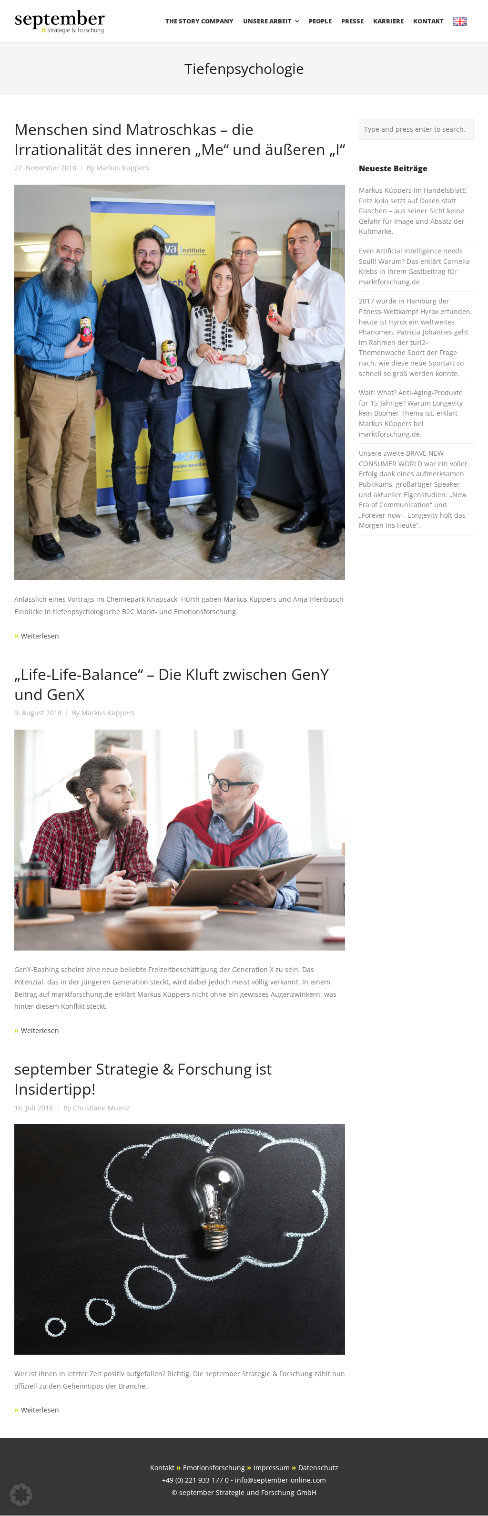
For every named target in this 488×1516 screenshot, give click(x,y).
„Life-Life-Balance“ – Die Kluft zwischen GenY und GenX (171, 683)
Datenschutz (318, 1467)
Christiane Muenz (101, 1108)
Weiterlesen (39, 635)
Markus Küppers (122, 168)
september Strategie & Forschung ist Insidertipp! (143, 1078)
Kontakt (162, 1467)
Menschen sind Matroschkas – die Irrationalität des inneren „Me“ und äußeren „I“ (179, 138)
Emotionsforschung (214, 1467)
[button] (21, 1495)
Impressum (272, 1467)
